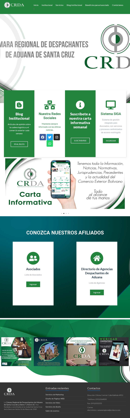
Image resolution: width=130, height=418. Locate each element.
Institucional (47, 5)
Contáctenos (117, 5)
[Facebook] (43, 137)
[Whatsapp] (50, 143)
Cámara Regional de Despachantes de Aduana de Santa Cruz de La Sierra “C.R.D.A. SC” (23, 403)
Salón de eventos (52, 411)
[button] (19, 144)
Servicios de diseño (53, 407)
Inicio (36, 5)
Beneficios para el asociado (97, 5)
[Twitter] (50, 137)
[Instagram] (57, 137)
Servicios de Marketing (55, 394)
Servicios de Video (53, 403)
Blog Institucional (74, 5)
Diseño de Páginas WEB (55, 399)
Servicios (59, 5)
